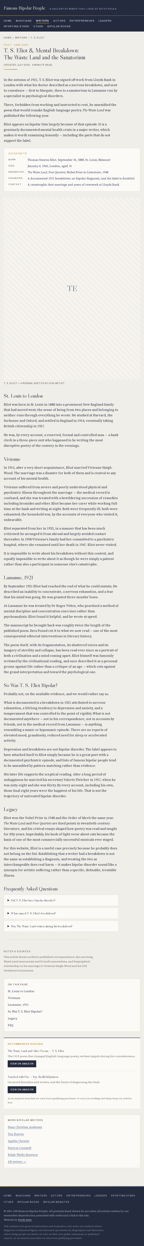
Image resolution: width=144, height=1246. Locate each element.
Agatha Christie (18, 1141)
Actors (59, 21)
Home (8, 21)
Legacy (12, 1018)
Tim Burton (16, 1134)
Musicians (24, 21)
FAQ (10, 1025)
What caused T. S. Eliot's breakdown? (33, 913)
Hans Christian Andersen (25, 1127)
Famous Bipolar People (24, 8)
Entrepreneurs (82, 21)
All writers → (17, 1162)
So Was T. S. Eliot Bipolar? (25, 1011)
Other (38, 26)
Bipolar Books (59, 26)
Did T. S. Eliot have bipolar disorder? (33, 900)
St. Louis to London (21, 991)
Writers (42, 21)
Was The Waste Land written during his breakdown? (41, 926)
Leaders (105, 21)
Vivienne (14, 998)
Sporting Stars (16, 26)
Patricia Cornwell (19, 1148)
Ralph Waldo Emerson (23, 1155)
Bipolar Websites (56, 1202)
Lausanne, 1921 (18, 1005)
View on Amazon (22, 1063)
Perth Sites (25, 1220)
